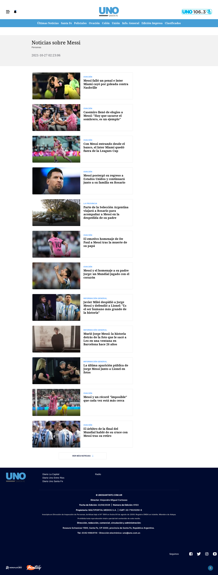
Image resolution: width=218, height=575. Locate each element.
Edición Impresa (152, 23)
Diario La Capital (50, 474)
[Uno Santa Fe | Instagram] (207, 554)
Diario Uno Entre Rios (53, 477)
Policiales (80, 23)
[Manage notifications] (210, 568)
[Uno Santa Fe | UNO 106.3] (197, 11)
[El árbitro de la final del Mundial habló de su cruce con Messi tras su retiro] (83, 434)
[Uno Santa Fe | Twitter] (199, 554)
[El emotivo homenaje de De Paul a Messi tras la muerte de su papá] (83, 244)
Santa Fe (66, 23)
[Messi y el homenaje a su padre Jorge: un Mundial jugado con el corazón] (83, 276)
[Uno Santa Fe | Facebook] (191, 554)
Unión (116, 23)
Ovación (94, 23)
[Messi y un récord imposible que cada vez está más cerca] (83, 402)
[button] (8, 11)
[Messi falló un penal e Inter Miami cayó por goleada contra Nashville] (83, 86)
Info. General (130, 23)
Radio (98, 474)
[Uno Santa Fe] (109, 11)
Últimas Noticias (48, 23)
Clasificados (173, 23)
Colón (106, 23)
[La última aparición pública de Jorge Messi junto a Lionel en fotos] (83, 370)
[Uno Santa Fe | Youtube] (215, 554)
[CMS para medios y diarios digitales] (14, 567)
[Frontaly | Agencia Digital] (31, 567)
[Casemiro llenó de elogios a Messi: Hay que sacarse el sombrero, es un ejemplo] (83, 117)
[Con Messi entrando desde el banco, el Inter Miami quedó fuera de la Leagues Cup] (83, 149)
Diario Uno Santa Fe (52, 481)
